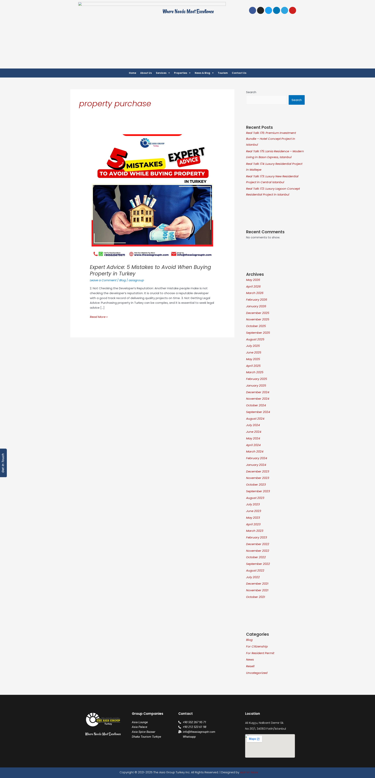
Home (132, 73)
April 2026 (253, 286)
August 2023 (255, 498)
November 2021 (257, 590)
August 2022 (255, 570)
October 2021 (255, 597)
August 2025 (255, 339)
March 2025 (254, 372)
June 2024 (253, 432)
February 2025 (256, 379)
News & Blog (202, 73)
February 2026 (256, 299)
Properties (180, 73)
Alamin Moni (249, 772)
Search (251, 92)
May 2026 (253, 280)
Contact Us (239, 73)
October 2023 (256, 484)
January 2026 (256, 306)
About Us (146, 73)
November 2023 (257, 478)
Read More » (99, 317)
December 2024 (257, 392)
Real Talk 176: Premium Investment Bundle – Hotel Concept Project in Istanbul (271, 139)
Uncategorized (256, 673)
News (250, 659)
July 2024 (253, 425)
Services (161, 73)
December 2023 (257, 471)
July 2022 (253, 577)
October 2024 (256, 405)
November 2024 (257, 399)
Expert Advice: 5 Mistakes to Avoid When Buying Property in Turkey (150, 270)
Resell (250, 666)
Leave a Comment (103, 280)
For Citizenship (257, 646)
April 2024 (253, 445)
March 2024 (254, 451)
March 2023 (254, 531)
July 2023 (253, 504)
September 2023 (258, 491)
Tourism (223, 73)
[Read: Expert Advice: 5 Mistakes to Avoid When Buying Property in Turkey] (152, 197)
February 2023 (256, 537)
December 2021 (257, 583)
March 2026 (254, 293)
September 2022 (258, 564)
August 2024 (255, 418)
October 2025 (256, 326)
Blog (122, 280)
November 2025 (257, 319)
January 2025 (256, 385)
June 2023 (253, 511)
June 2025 (253, 352)
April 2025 (253, 366)
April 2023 (253, 524)
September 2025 (258, 333)
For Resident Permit (260, 653)
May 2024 (253, 438)
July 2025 (253, 346)
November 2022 (257, 551)
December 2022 (257, 544)
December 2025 (257, 313)
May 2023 (253, 518)
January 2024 (256, 465)
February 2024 (256, 458)
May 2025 (253, 359)
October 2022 (256, 557)
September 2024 (258, 412)
